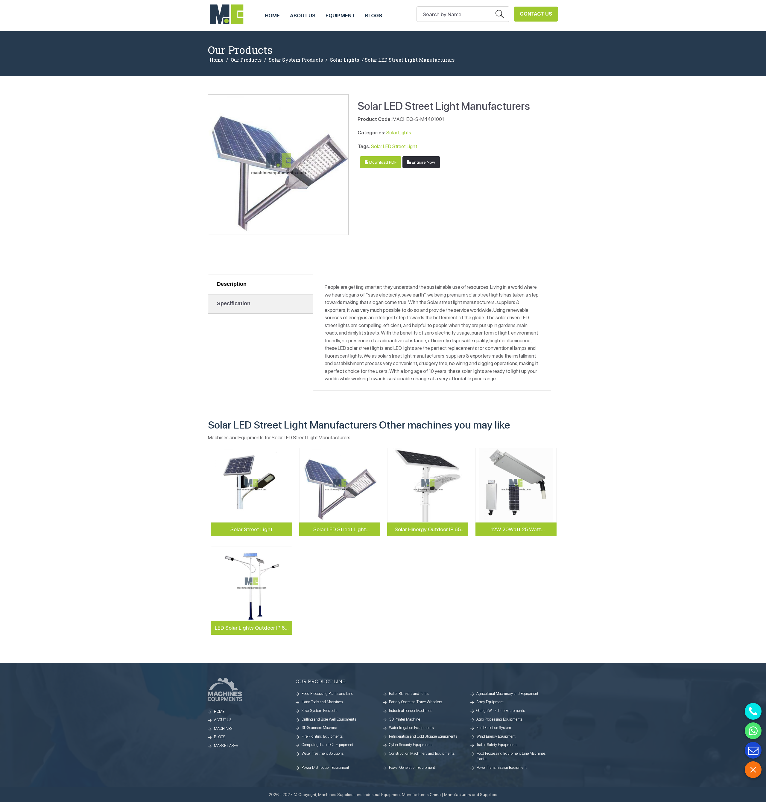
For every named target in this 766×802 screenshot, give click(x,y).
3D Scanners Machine (319, 727)
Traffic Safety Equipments (496, 744)
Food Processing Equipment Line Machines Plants (510, 756)
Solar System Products (296, 60)
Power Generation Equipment (412, 767)
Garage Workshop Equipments (500, 710)
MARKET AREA (226, 745)
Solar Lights (344, 60)
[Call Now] (753, 711)
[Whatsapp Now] (753, 730)
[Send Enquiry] (753, 750)
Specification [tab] (233, 303)
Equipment (340, 16)
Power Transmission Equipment (501, 767)
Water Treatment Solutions (323, 753)
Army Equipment (490, 702)
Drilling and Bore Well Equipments (329, 719)
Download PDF (382, 162)
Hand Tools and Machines (322, 702)
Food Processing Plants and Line (327, 693)
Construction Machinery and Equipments (422, 753)
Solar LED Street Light (394, 146)
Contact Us (536, 14)
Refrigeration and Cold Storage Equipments (423, 736)
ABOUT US (302, 16)
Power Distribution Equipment (325, 767)
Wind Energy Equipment (496, 736)
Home (216, 60)
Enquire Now (423, 162)
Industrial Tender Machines (410, 710)
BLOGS (219, 737)
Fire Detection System (493, 727)
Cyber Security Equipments (410, 744)
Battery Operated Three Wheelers (415, 702)
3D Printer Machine (404, 719)
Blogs (373, 16)
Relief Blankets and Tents (408, 693)
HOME (272, 16)
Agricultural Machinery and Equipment (507, 693)
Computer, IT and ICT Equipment (327, 744)
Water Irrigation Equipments (411, 727)
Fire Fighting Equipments (322, 736)
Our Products (246, 60)
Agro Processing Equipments (499, 719)
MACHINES (223, 728)
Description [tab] (232, 284)
